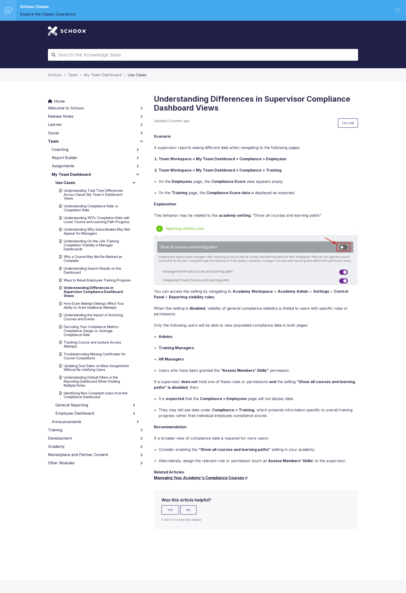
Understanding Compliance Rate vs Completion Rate (91, 208)
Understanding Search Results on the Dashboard (92, 270)
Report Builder (65, 157)
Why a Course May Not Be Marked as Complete (93, 259)
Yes (170, 510)
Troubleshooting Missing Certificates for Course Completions (95, 356)
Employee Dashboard (74, 413)
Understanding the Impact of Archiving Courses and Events (93, 317)
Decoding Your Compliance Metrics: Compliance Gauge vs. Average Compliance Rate (91, 331)
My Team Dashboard (102, 74)
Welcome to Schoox (66, 108)
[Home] (67, 31)
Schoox (55, 74)
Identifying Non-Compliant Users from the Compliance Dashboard (96, 395)
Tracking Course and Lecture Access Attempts (92, 344)
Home (59, 101)
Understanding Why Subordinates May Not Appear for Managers (97, 231)
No (188, 510)
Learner (55, 124)
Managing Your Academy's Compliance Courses (199, 477)
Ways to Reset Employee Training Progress (97, 280)
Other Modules (61, 463)
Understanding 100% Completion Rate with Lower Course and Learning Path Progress (97, 220)
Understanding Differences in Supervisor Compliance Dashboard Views (93, 292)
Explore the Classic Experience (47, 14)
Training (55, 430)
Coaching (60, 149)
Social (53, 133)
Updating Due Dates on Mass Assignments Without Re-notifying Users (96, 368)
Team (73, 74)
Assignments (63, 166)
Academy (56, 446)
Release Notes (61, 116)
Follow (348, 123)
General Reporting (71, 405)
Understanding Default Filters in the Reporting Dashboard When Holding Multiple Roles (92, 381)
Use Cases (137, 74)
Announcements (66, 421)
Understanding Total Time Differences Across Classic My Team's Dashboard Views (93, 194)
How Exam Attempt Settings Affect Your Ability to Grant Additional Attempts (94, 305)
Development (60, 438)
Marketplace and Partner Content (78, 454)
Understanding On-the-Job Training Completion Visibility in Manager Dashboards (91, 245)
